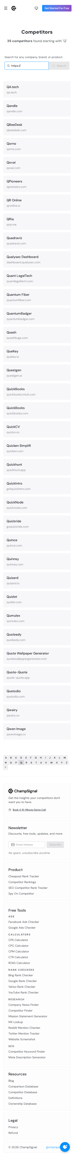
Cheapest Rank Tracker (23, 876)
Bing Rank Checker (20, 975)
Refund (13, 1133)
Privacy (13, 1127)
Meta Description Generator (27, 1057)
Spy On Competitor (21, 893)
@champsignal (56, 1147)
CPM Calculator (18, 951)
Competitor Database (22, 1092)
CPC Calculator (18, 945)
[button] (36, 8)
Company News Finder (23, 1005)
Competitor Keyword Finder (26, 1051)
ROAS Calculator (19, 963)
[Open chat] (65, 1147)
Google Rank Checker (22, 981)
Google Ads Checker (22, 927)
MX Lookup (15, 1022)
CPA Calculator (18, 940)
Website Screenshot (21, 1039)
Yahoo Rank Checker (21, 987)
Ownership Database (22, 1104)
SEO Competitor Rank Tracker (27, 888)
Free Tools (17, 910)
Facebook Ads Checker (23, 922)
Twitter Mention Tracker (23, 1033)
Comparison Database (23, 1086)
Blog (11, 1081)
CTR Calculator (18, 957)
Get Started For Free (57, 8)
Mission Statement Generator (27, 1016)
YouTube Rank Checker (23, 992)
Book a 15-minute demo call (29, 809)
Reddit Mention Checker (24, 1028)
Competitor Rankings (22, 882)
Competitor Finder (20, 1010)
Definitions (15, 1098)
